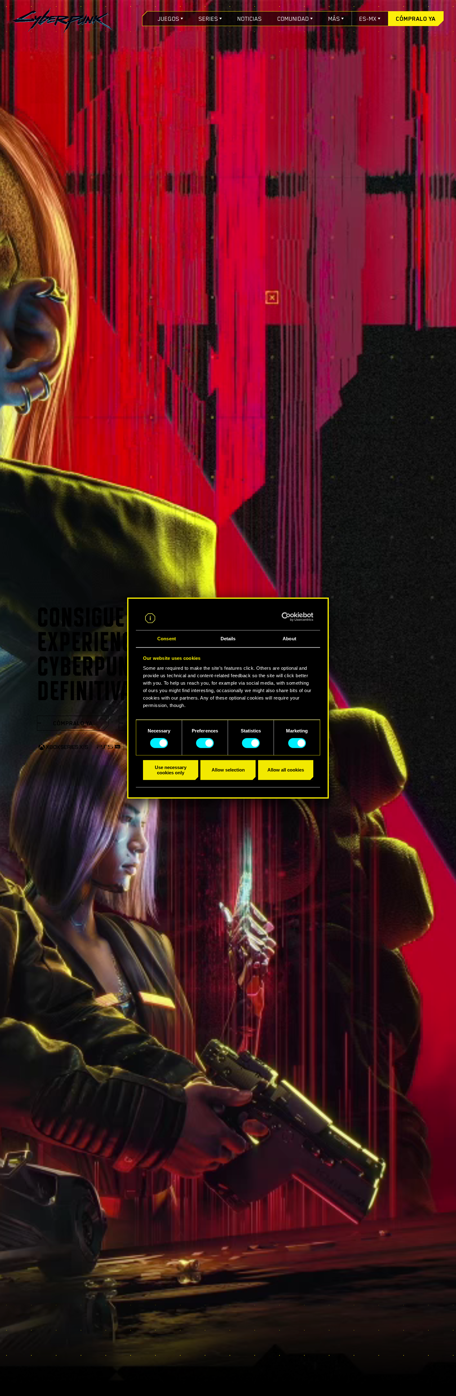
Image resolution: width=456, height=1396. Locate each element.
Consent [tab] (166, 638)
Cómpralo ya (416, 18)
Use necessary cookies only (170, 770)
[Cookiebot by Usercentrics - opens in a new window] (286, 617)
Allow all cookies (285, 769)
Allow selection (228, 769)
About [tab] (289, 638)
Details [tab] (228, 638)
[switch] (205, 743)
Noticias (249, 18)
